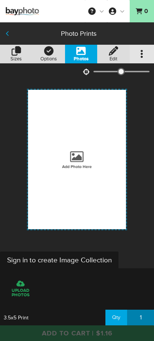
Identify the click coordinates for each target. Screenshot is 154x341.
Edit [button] (113, 59)
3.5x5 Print (16, 318)
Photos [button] (81, 59)
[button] (96, 11)
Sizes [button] (16, 59)
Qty (116, 317)
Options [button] (48, 59)
